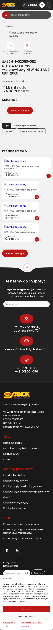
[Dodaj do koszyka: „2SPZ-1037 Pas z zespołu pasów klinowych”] (48, 176)
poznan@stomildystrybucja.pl (26, 349)
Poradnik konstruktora (15, 475)
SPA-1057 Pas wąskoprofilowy (20, 232)
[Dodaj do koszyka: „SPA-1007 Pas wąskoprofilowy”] (37, 197)
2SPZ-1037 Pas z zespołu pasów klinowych (21, 167)
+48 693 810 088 (26, 368)
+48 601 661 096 (26, 371)
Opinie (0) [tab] (9, 131)
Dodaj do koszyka (20, 110)
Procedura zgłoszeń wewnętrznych (22, 538)
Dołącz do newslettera (10, 564)
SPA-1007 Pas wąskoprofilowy (20, 190)
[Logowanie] (24, 5)
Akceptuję (26, 609)
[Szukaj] (5, 15)
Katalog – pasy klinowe (15, 480)
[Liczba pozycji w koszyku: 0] (42, 5)
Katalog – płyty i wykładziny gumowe (22, 486)
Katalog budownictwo (14, 508)
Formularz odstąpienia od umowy (21, 448)
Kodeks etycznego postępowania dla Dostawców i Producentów (23, 531)
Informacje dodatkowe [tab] (25, 125)
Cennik (7, 497)
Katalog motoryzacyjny (15, 502)
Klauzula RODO (11, 453)
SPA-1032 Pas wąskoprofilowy (20, 211)
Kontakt (7, 459)
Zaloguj (32, 4)
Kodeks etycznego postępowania (21, 524)
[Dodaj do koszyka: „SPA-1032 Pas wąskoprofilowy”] (37, 218)
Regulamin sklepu (12, 442)
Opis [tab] (7, 125)
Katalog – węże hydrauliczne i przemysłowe (26, 491)
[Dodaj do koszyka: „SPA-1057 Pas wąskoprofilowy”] (37, 239)
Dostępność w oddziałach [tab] (31, 131)
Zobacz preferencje (26, 616)
